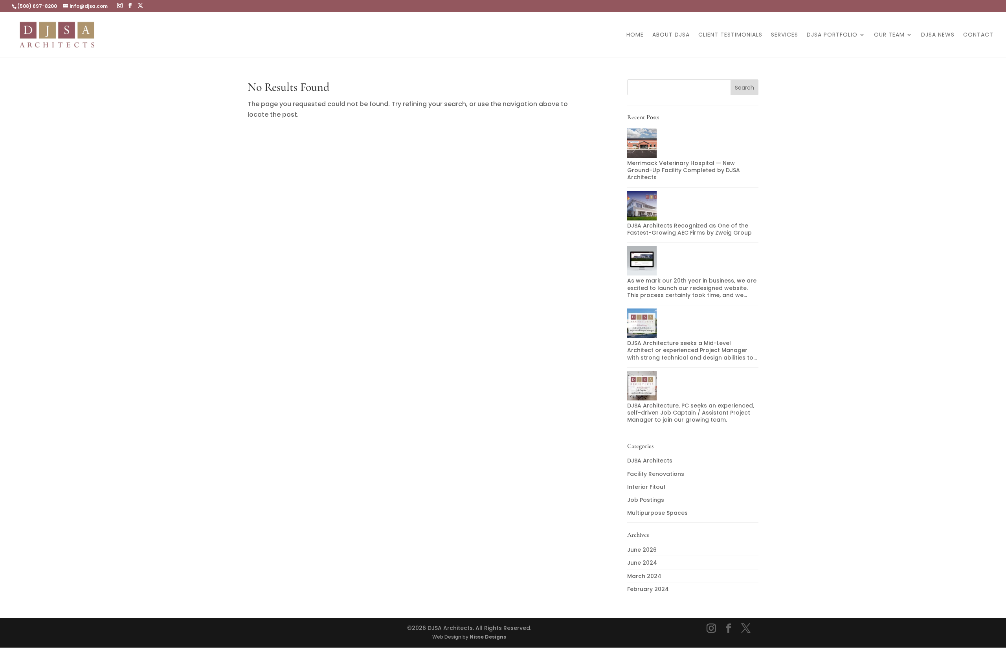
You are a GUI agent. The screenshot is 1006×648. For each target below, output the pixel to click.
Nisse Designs (488, 636)
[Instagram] (120, 6)
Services (784, 35)
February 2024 (648, 589)
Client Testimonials (730, 35)
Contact (978, 35)
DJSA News (938, 35)
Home (635, 35)
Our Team (889, 35)
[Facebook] (130, 6)
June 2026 (642, 550)
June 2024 (642, 563)
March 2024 (644, 576)
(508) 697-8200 (37, 6)
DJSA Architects (649, 460)
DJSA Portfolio (832, 35)
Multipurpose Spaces (657, 513)
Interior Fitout (646, 487)
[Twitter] (140, 6)
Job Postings (645, 500)
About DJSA (671, 35)
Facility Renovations (655, 474)
